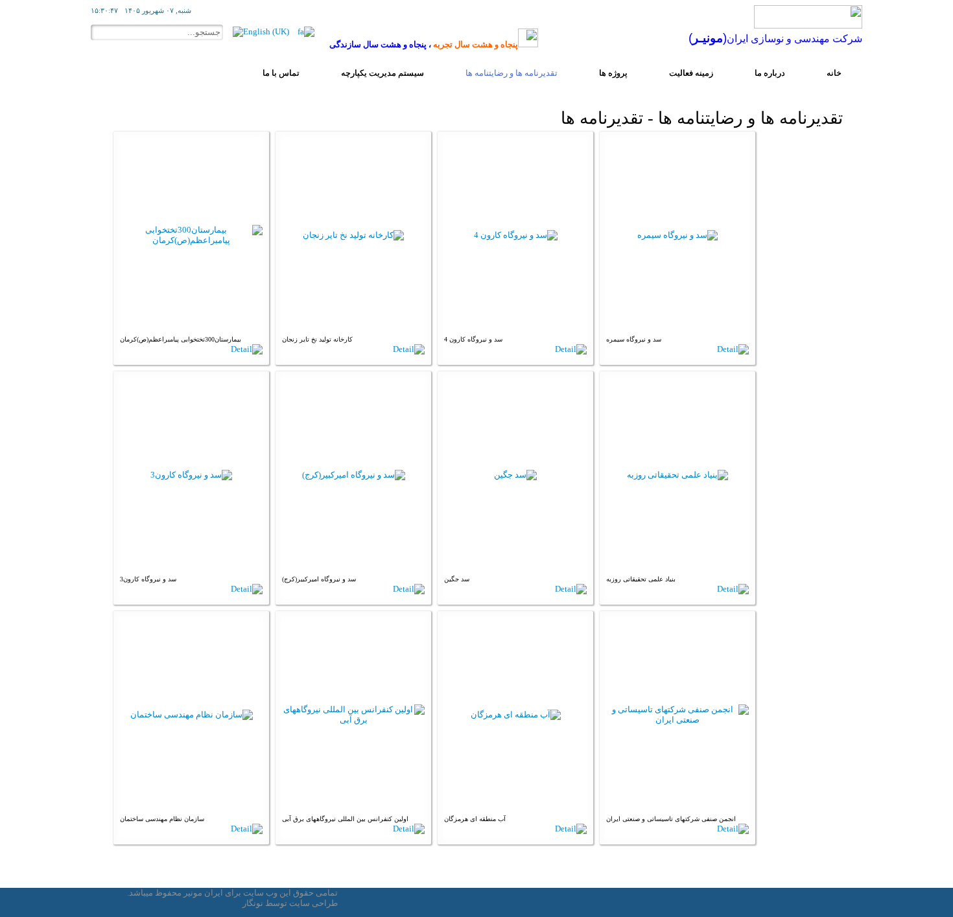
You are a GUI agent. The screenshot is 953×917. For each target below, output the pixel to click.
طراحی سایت (313, 903)
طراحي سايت (165, 903)
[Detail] (247, 349)
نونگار (252, 903)
